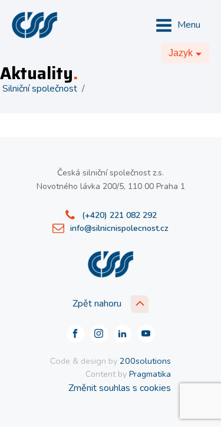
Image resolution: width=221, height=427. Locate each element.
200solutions (145, 361)
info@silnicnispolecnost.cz (119, 228)
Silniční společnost (39, 88)
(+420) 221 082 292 (119, 215)
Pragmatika (150, 374)
